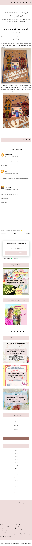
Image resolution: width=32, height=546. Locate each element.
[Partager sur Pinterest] (29, 140)
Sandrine (8, 154)
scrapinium (24, 503)
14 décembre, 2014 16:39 (11, 189)
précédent (27, 234)
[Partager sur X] (26, 140)
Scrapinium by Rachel (16, 14)
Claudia (8, 187)
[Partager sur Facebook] (23, 140)
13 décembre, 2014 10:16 (11, 173)
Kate (29, 543)
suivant (3, 234)
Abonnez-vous (16, 253)
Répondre (4, 165)
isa (6, 171)
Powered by (6, 258)
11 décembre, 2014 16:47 (11, 156)
